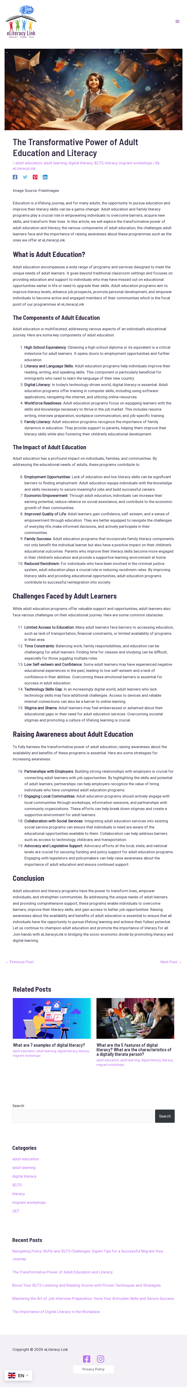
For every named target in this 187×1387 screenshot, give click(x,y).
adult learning (24, 1167)
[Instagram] (100, 1359)
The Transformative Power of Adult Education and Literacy (62, 1272)
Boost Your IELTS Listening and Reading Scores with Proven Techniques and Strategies (86, 1285)
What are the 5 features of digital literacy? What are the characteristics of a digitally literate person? (133, 1049)
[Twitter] (25, 176)
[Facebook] (15, 176)
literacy (18, 1193)
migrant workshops (29, 1202)
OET (15, 1211)
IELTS (17, 1185)
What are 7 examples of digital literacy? (49, 1045)
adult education (25, 1159)
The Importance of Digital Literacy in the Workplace (56, 1311)
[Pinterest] (35, 176)
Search (18, 1105)
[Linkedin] (45, 176)
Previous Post (19, 962)
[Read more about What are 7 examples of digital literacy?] (52, 1018)
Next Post (171, 962)
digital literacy (24, 1176)
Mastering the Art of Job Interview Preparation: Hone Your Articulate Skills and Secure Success (93, 1298)
